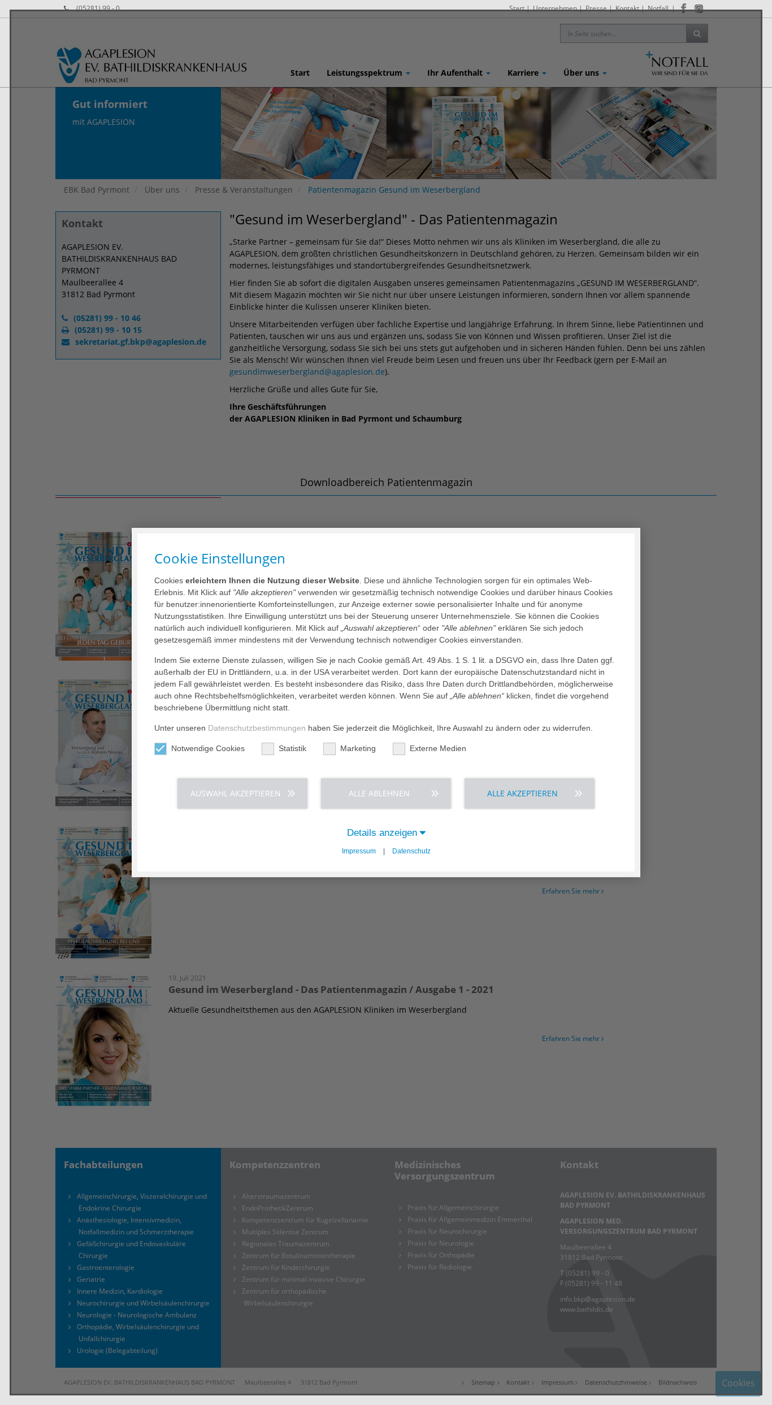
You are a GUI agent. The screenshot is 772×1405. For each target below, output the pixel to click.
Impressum (359, 851)
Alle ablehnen (379, 793)
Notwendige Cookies (208, 748)
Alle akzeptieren (522, 793)
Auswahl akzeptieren (235, 793)
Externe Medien (438, 748)
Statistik (292, 748)
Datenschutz (411, 851)
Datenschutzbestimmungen (257, 727)
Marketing (358, 748)
